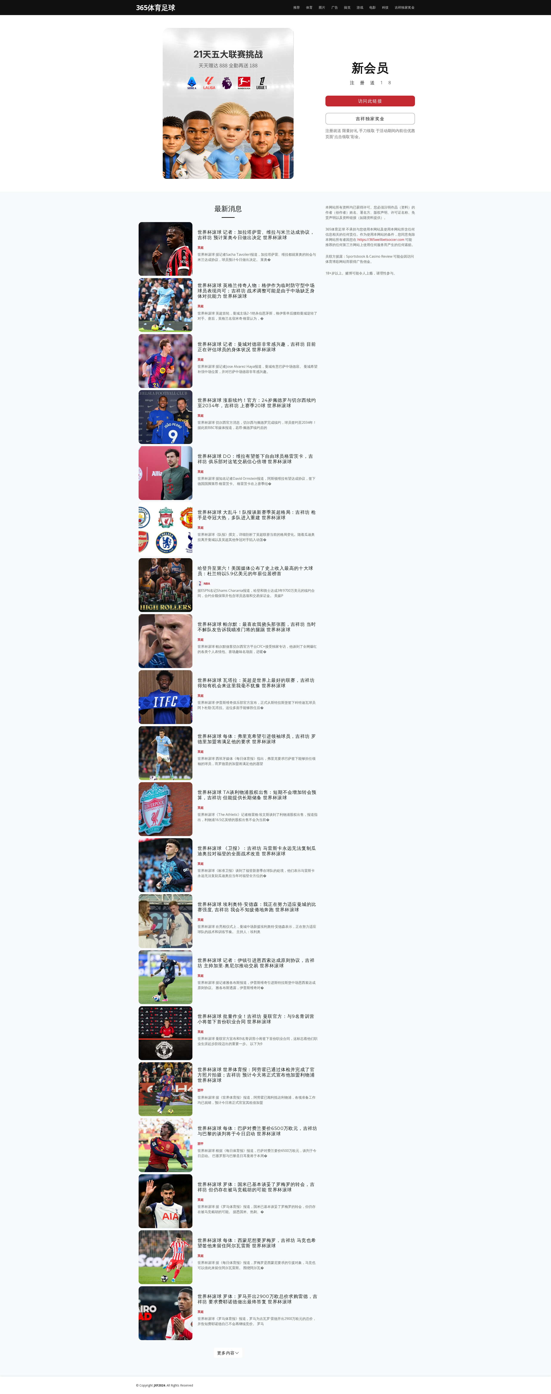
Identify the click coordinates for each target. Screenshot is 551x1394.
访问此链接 (370, 101)
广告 (334, 7)
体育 (309, 7)
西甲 (201, 1090)
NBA (207, 583)
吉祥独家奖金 (405, 7)
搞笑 (347, 7)
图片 (322, 7)
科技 (385, 7)
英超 (201, 247)
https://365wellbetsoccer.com (380, 239)
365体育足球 (155, 7)
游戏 (360, 7)
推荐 (296, 7)
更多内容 (226, 1353)
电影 (372, 7)
